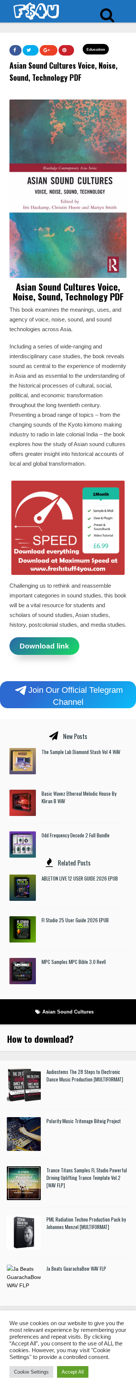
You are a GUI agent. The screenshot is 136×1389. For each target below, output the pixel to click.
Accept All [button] (73, 1372)
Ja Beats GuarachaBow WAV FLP (76, 1268)
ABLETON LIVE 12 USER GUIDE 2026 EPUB (80, 878)
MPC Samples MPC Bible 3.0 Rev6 (74, 961)
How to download (38, 1038)
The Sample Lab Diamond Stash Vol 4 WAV (81, 752)
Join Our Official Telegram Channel (75, 696)
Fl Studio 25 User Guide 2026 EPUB (75, 920)
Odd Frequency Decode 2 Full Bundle (76, 835)
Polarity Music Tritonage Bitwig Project (83, 1121)
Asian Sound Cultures (68, 1012)
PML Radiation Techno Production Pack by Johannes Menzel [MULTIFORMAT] (86, 1223)
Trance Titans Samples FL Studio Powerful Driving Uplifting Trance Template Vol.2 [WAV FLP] (86, 1177)
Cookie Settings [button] (31, 1372)
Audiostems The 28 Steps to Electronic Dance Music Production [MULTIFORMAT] (84, 1075)
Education (96, 49)
